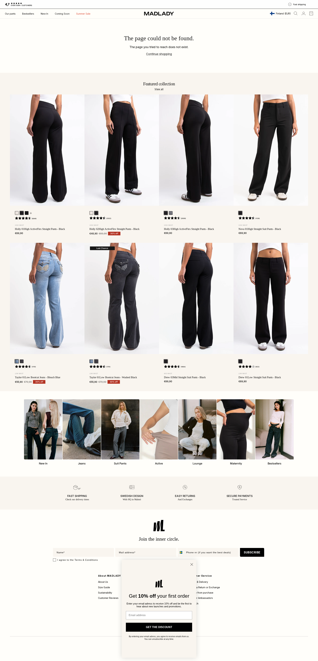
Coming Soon (62, 13)
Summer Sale (83, 13)
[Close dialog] (192, 564)
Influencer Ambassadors (199, 598)
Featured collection (159, 83)
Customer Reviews (108, 598)
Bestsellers (28, 13)
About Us (103, 581)
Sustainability (105, 592)
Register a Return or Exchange (203, 587)
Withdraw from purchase (199, 592)
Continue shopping (159, 54)
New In (44, 13)
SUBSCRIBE (252, 552)
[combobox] (181, 552)
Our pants (10, 13)
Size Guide (104, 587)
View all (159, 89)
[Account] (302, 13)
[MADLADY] (159, 13)
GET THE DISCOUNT (159, 627)
